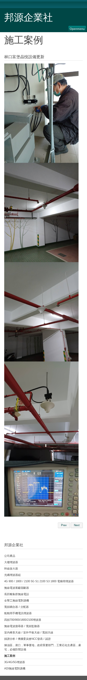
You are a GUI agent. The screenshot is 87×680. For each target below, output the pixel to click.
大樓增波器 (11, 562)
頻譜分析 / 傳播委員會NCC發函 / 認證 (27, 638)
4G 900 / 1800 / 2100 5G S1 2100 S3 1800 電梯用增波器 (39, 581)
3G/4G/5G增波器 (14, 662)
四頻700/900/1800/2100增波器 (22, 619)
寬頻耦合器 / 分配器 (16, 606)
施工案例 (9, 655)
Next (77, 525)
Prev (64, 525)
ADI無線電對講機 (14, 668)
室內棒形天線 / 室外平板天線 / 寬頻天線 (28, 632)
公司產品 (9, 555)
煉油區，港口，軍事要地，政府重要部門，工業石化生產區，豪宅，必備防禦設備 (42, 647)
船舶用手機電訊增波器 (18, 613)
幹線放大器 (11, 568)
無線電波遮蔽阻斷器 (16, 587)
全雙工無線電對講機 (16, 600)
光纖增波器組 (12, 575)
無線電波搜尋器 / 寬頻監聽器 (22, 626)
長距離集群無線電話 (16, 594)
